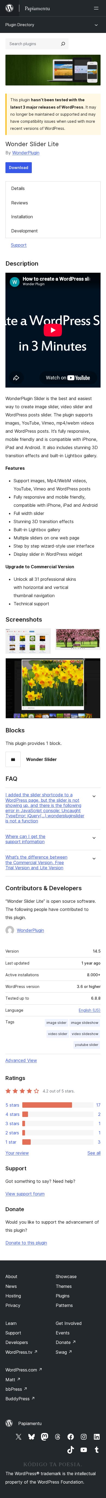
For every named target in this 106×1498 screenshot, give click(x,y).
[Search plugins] (63, 43)
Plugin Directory (19, 24)
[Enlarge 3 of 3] (93, 665)
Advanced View (21, 1060)
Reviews (19, 202)
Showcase (66, 1276)
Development (24, 231)
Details (18, 188)
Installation (22, 216)
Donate (66, 1342)
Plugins (63, 1296)
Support (19, 245)
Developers (16, 1342)
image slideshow (84, 1023)
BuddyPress (20, 1398)
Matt (13, 1379)
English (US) (90, 1010)
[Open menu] (97, 8)
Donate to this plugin (26, 1242)
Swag (64, 1352)
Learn (11, 1323)
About (11, 1276)
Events (63, 1333)
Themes (64, 1286)
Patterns (64, 1305)
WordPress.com (23, 1370)
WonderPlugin (25, 152)
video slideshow (85, 1034)
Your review (17, 1153)
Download (18, 167)
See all (94, 1153)
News (11, 1286)
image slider (56, 1023)
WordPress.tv (21, 1352)
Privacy (12, 1305)
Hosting (13, 1296)
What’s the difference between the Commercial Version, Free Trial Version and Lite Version (36, 862)
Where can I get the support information (25, 839)
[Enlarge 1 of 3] (43, 636)
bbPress (16, 1389)
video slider (57, 1034)
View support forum (25, 1193)
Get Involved (69, 1323)
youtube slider (86, 1045)
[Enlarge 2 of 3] (93, 636)
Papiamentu (30, 1423)
